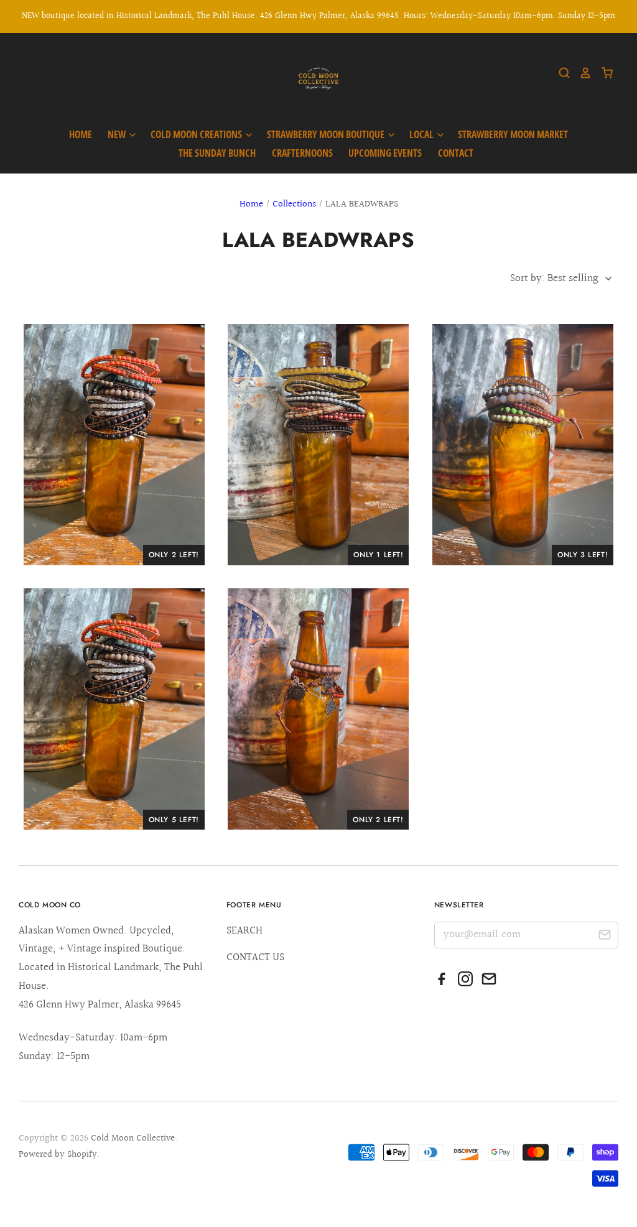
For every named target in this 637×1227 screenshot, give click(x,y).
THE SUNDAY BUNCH (217, 153)
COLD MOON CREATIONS (197, 134)
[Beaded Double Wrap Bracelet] (318, 444)
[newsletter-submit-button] (604, 937)
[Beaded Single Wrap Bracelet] (522, 444)
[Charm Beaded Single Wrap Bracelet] (318, 709)
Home (251, 204)
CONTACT (455, 153)
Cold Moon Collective (133, 1138)
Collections (294, 204)
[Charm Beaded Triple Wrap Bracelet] (114, 709)
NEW (118, 134)
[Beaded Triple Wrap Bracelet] (114, 444)
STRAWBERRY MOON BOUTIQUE (326, 134)
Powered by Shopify (58, 1154)
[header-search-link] (559, 73)
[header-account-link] (581, 73)
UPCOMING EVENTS (385, 153)
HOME (80, 134)
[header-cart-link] (602, 73)
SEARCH (244, 930)
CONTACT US (255, 957)
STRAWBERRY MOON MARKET (513, 134)
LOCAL (422, 134)
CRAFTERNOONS (302, 153)
